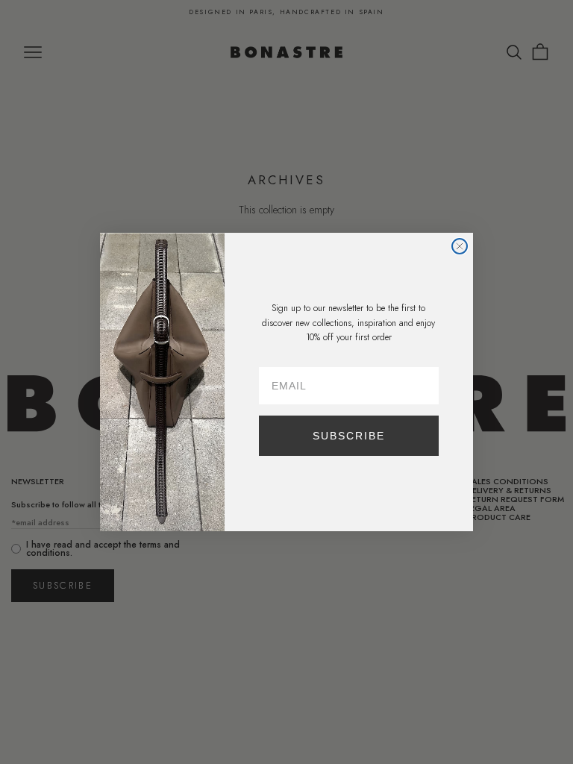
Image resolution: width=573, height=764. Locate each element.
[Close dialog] (459, 246)
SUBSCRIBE (349, 436)
